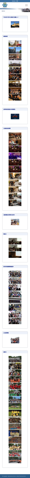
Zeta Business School (12, 476)
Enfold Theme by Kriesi (21, 476)
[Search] (22, 5)
